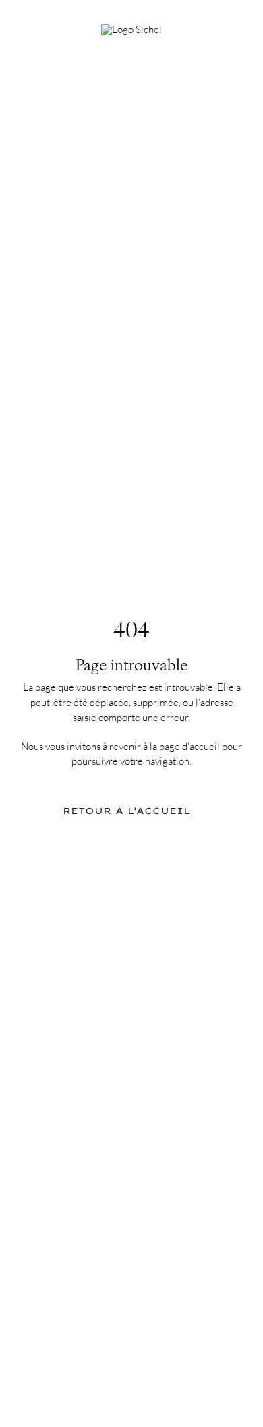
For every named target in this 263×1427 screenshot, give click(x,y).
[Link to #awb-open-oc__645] (229, 24)
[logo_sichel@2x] (131, 29)
